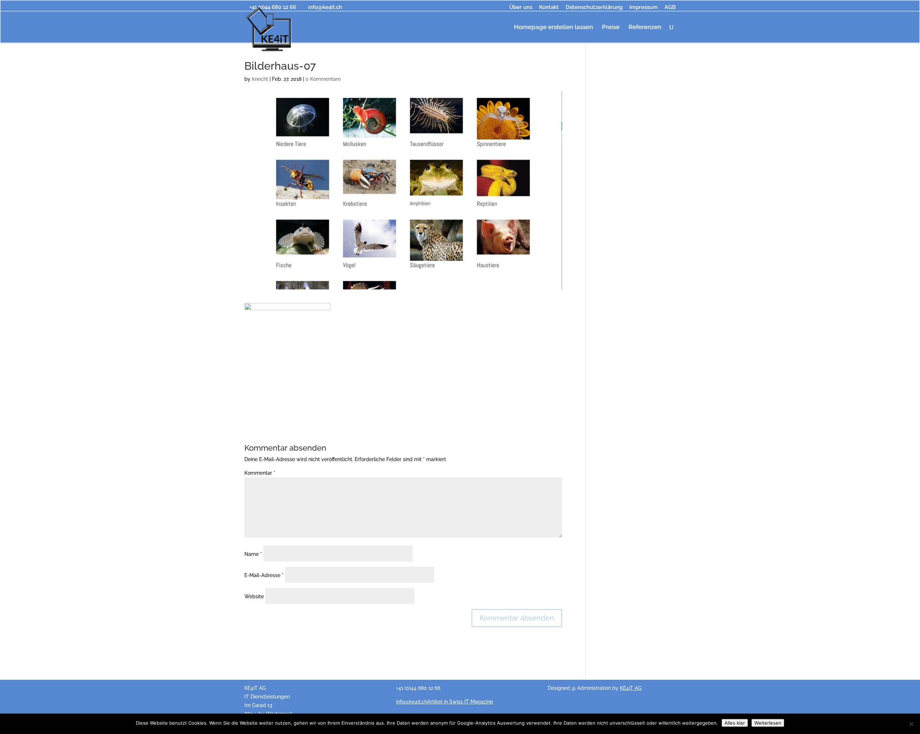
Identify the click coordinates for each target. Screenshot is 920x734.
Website (254, 596)
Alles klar (734, 723)
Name (253, 554)
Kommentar (259, 473)
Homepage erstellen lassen (553, 27)
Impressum (643, 7)
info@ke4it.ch (411, 702)
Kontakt (549, 7)
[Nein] (911, 724)
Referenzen (645, 27)
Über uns (520, 7)
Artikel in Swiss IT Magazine (460, 702)
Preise (611, 27)
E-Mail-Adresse (264, 575)
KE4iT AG (630, 688)
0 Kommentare (323, 79)
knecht (260, 79)
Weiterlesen (767, 723)
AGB (670, 7)
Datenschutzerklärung (594, 7)
